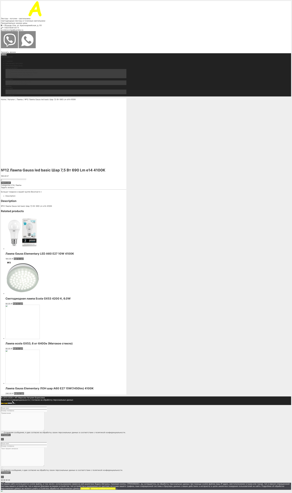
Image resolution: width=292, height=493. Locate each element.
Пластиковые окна (13, 65)
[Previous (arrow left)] (2, 482)
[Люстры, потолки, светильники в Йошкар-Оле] (41, 16)
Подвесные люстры (19, 84)
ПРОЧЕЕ (9, 88)
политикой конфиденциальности (110, 432)
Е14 (12, 185)
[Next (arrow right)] (4, 482)
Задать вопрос (7, 187)
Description (10, 196)
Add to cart (6, 183)
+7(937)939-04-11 (11, 28)
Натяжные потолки (14, 63)
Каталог (11, 99)
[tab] (65, 196)
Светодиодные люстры (20, 81)
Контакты (9, 95)
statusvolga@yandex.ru (13, 30)
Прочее (13, 93)
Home (3, 99)
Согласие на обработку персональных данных (52, 400)
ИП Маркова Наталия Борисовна (30, 397)
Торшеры (14, 77)
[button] (7, 57)
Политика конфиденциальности (15, 400)
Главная (9, 61)
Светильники (11, 68)
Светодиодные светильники (23, 70)
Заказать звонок (8, 52)
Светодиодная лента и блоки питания (27, 91)
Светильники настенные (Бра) (24, 72)
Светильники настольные (21, 75)
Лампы (8, 86)
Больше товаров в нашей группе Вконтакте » (21, 192)
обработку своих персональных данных (60, 432)
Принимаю (85, 488)
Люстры (9, 79)
